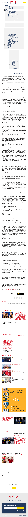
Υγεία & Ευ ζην (14, 54)
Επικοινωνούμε (10, 8)
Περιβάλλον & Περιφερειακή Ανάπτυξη (14, 57)
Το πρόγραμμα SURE (17, 453)
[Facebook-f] (2, 2)
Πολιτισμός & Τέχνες (14, 52)
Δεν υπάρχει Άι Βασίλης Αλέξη (6, 472)
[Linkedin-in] (7, 2)
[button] (14, 27)
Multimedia (15, 68)
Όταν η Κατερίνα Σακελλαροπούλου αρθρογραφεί (18, 322)
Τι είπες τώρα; (14, 67)
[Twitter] (4, 2)
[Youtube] (5, 2)
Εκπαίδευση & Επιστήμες (15, 62)
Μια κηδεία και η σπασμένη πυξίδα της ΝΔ (7, 453)
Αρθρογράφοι (7, 21)
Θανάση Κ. (14, 289)
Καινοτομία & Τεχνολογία (14, 60)
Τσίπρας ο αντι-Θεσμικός (5, 430)
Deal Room (7, 9)
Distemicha (6, 515)
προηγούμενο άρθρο (8, 289)
